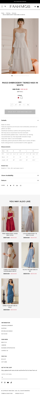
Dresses (14, 13)
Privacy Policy (19, 393)
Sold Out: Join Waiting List (20, 112)
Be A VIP (3, 359)
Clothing (8, 13)
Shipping (4, 328)
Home (2, 13)
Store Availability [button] (7, 175)
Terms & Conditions (7, 393)
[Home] (20, 6)
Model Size (4, 165)
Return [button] (3, 180)
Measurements (5, 147)
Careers (3, 345)
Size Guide (4, 333)
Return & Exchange (7, 331)
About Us (4, 342)
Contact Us (4, 350)
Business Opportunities (8, 347)
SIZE (20, 102)
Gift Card (4, 361)
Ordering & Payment (7, 325)
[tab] (20, 120)
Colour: (20, 95)
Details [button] (3, 120)
